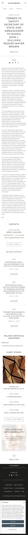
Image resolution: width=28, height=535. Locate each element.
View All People (14, 244)
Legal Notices (18, 485)
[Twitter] (18, 63)
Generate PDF (14, 51)
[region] (13, 517)
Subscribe (14, 445)
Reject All (13, 525)
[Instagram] (16, 475)
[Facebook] (15, 63)
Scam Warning (19, 488)
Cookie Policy (19, 517)
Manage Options (13, 529)
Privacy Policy (8, 488)
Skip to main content (7, 1)
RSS (23, 491)
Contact (17, 491)
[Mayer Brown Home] (14, 3)
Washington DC (9, 235)
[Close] (24, 502)
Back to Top (14, 459)
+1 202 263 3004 (19, 235)
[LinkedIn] (10, 63)
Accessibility (8, 491)
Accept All (12, 521)
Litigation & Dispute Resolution (12, 345)
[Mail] (12, 63)
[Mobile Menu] (2, 3)
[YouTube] (11, 475)
